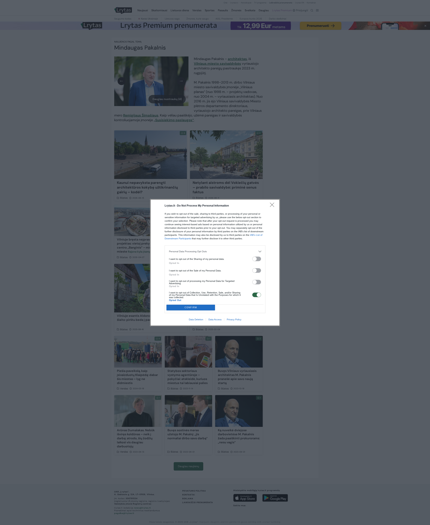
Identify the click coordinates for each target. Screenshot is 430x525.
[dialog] (215, 262)
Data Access (215, 319)
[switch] (256, 259)
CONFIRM (191, 307)
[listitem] (215, 251)
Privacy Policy (234, 319)
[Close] (273, 206)
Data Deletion (196, 319)
